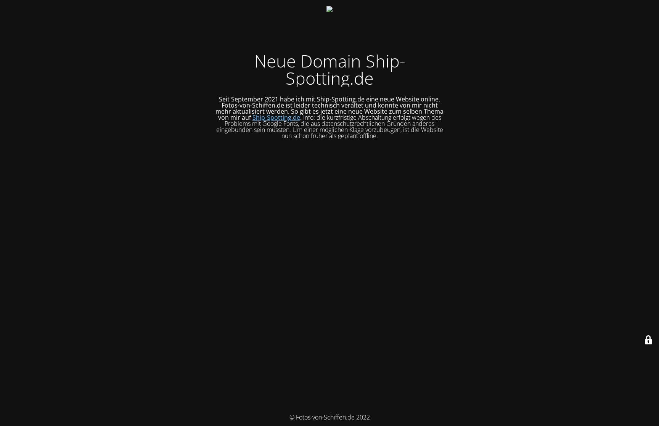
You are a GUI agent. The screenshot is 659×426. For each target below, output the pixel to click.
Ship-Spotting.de (276, 117)
